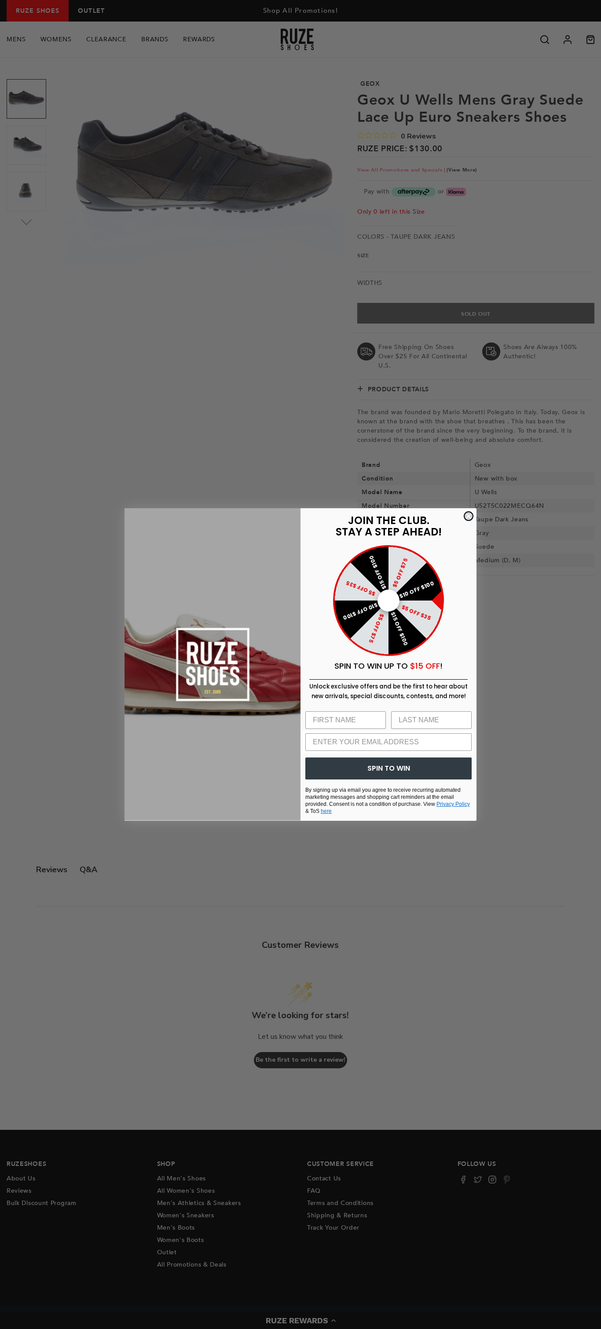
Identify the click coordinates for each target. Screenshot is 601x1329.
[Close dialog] (468, 516)
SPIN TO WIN (388, 768)
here (326, 811)
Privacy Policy (453, 804)
